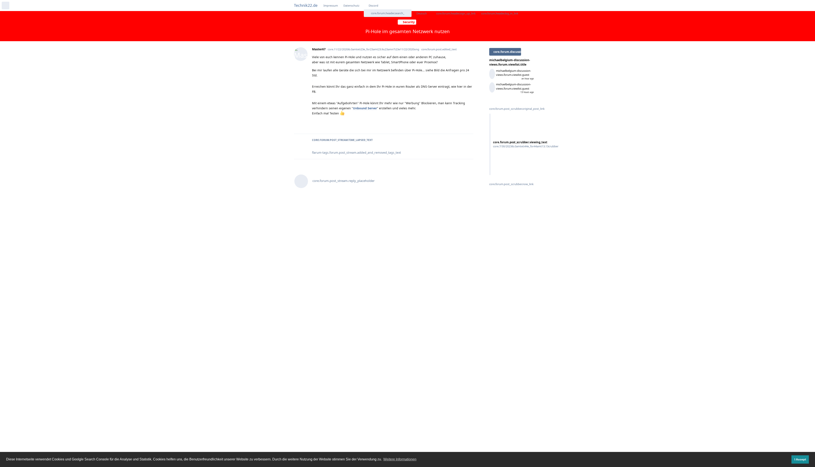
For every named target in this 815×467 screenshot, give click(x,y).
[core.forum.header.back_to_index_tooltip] (5, 5)
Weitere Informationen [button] (399, 459)
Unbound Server (365, 108)
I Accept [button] (800, 459)
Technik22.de (306, 5)
